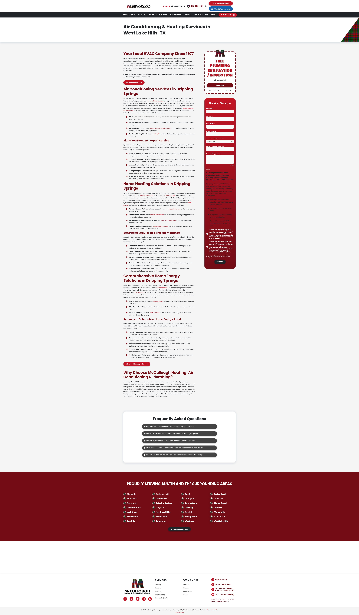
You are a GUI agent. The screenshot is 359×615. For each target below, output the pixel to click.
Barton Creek (220, 494)
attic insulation (139, 292)
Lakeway (189, 507)
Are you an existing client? (215, 139)
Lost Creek (132, 512)
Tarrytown (161, 521)
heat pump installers (168, 220)
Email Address (211, 124)
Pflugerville (219, 512)
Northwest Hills (163, 512)
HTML (208, 169)
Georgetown (191, 503)
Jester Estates (134, 507)
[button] (206, 6)
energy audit (158, 301)
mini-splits (156, 134)
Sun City (131, 521)
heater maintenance (160, 226)
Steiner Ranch (220, 503)
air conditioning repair (156, 101)
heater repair (170, 195)
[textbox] (218, 141)
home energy (162, 288)
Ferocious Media (212, 610)
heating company (146, 195)
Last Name (209, 116)
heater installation (157, 215)
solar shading (154, 313)
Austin (188, 494)
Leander (218, 507)
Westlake (189, 521)
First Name (210, 108)
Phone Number (211, 131)
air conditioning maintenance (160, 128)
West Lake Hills (221, 521)
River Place (132, 516)
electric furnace (175, 209)
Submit (220, 262)
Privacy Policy (215, 255)
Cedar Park (161, 498)
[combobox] (220, 141)
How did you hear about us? (215, 146)
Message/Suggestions (213, 154)
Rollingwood (191, 516)
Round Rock (161, 516)
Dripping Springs (164, 503)
